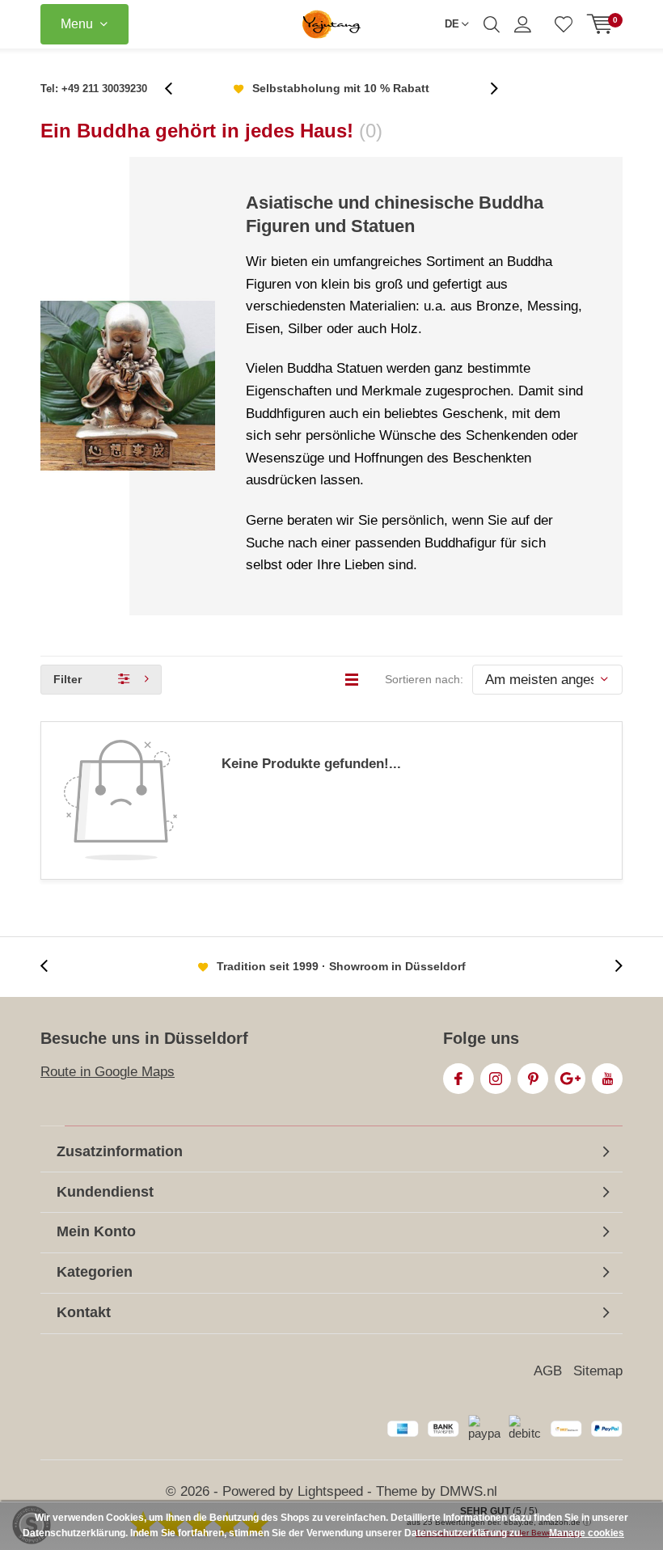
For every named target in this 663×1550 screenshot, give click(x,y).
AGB (548, 1371)
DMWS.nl (468, 1491)
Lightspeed (330, 1491)
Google (570, 1078)
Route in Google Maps (107, 1071)
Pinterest (532, 1078)
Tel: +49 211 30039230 (93, 88)
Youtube (607, 1078)
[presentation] (177, 88)
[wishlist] (563, 24)
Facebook (458, 1078)
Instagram (495, 1078)
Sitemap (598, 1371)
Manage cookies (586, 1533)
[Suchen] (492, 24)
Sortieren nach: (424, 679)
